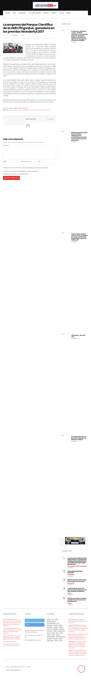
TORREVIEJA (60, 638)
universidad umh (47, 110)
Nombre (5, 161)
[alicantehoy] (45, 5)
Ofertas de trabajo (61, 631)
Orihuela (53, 632)
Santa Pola (58, 634)
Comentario (6, 145)
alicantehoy (15, 35)
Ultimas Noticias (50, 640)
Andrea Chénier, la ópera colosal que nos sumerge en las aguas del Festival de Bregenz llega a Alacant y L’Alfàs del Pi (79, 237)
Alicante (7, 13)
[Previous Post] (8, 120)
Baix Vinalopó (22, 13)
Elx (22, 110)
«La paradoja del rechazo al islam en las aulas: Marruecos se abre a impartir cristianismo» (77, 590)
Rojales (53, 634)
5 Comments (70, 594)
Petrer (57, 632)
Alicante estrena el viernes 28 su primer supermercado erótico (76, 580)
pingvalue (26, 110)
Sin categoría (49, 638)
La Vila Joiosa (61, 629)
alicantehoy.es (16, 110)
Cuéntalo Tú (55, 627)
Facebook (28, 624)
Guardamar (56, 629)
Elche (14, 13)
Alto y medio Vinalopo (51, 621)
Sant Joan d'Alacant (50, 636)
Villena (61, 640)
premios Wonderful (32, 110)
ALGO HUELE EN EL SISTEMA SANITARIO (75, 572)
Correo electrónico (26, 161)
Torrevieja (55, 638)
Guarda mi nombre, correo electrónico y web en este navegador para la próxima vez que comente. (26, 167)
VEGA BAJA (46, 13)
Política (61, 632)
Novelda (54, 631)
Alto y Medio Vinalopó (35, 13)
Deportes (53, 13)
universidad (40, 110)
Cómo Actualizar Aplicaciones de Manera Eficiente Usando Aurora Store (77, 621)
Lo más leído (49, 631)
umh (37, 110)
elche (21, 110)
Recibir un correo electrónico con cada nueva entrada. (16, 174)
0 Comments (74, 141)
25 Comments (70, 567)
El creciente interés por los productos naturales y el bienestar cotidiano (79, 438)
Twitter (27, 620)
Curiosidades (49, 627)
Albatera (48, 619)
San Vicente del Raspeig (60, 636)
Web (39, 161)
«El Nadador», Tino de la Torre (78, 336)
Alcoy (53, 619)
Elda (51, 629)
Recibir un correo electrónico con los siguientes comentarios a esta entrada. (21, 171)
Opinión (68, 13)
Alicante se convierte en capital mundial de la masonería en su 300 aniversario (76, 600)
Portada (69, 556)
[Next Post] (19, 120)
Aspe (58, 623)
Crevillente (56, 625)
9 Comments (70, 576)
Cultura (61, 13)
